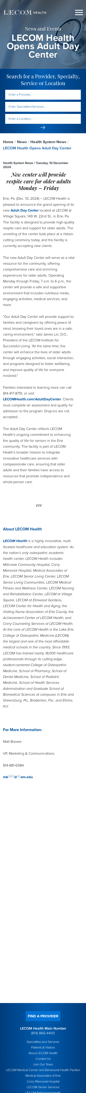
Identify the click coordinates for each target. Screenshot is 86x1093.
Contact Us (43, 1059)
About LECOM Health (43, 1053)
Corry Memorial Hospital (43, 1082)
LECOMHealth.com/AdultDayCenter (32, 399)
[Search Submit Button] (43, 127)
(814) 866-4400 (43, 1033)
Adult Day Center (25, 210)
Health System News (48, 142)
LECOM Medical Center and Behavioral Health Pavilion (43, 1070)
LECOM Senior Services (43, 1087)
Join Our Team (43, 1064)
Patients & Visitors (43, 1047)
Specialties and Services (43, 1042)
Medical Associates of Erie (43, 1076)
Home (8, 142)
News (22, 142)
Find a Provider (43, 1016)
